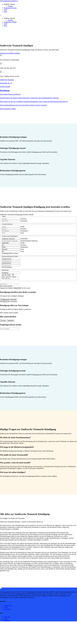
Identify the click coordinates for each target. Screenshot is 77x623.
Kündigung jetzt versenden (8, 299)
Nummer (23, 229)
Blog (5, 11)
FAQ (5, 10)
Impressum (7, 609)
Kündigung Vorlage (10, 8)
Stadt (22, 233)
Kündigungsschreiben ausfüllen (10, 53)
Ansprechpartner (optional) (28, 241)
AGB (6, 607)
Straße (23, 226)
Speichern (11, 320)
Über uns (7, 617)
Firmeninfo (24, 239)
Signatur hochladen (6, 288)
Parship (10, 6)
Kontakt (6, 620)
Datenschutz (8, 605)
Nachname (24, 221)
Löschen (3, 320)
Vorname (23, 219)
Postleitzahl (24, 231)
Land (22, 251)
